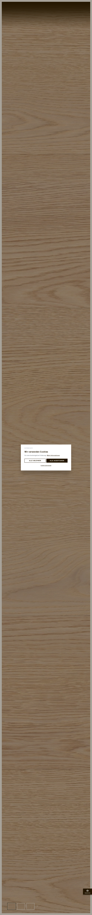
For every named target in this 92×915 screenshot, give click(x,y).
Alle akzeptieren (57, 461)
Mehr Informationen (53, 455)
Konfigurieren (46, 465)
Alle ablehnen (35, 461)
